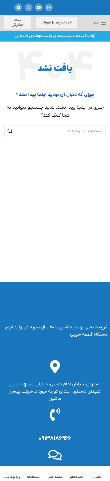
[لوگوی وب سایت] (77, 7)
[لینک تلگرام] (18, 7)
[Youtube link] (39, 7)
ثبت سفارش (17, 22)
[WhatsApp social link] (29, 7)
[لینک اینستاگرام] (49, 7)
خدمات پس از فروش (57, 22)
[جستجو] (10, 131)
